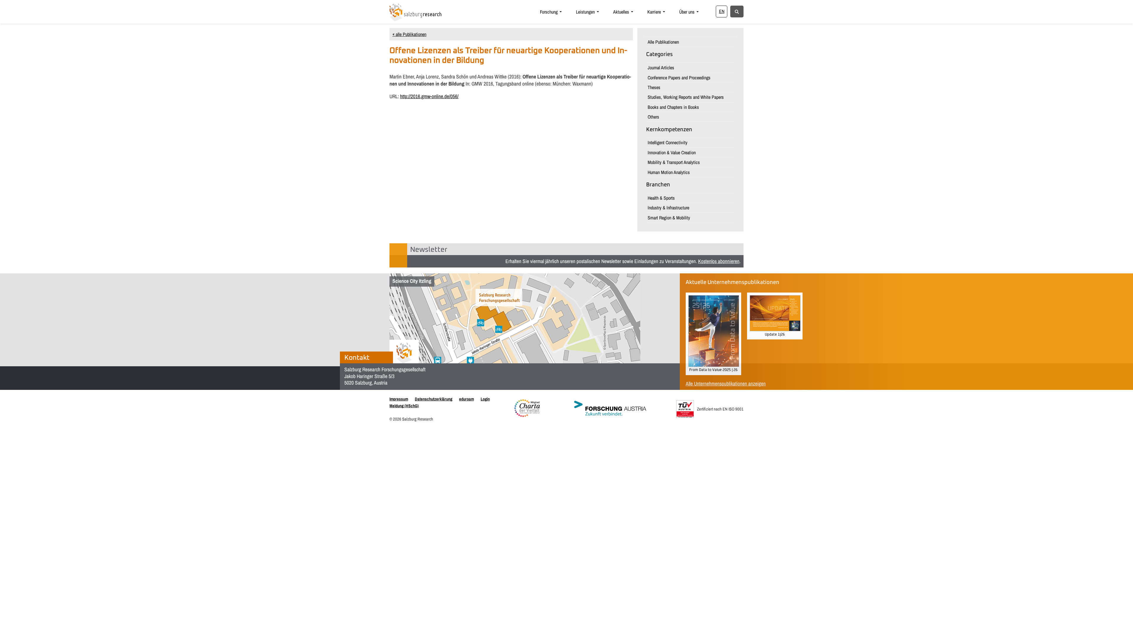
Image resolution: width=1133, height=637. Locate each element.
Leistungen (585, 12)
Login (485, 399)
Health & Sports (661, 198)
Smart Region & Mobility (669, 217)
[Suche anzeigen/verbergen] (737, 11)
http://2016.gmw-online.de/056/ (429, 96)
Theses (654, 87)
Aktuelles (621, 12)
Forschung (549, 12)
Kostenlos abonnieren (718, 261)
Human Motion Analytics (669, 172)
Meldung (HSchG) (404, 405)
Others (653, 117)
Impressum (398, 399)
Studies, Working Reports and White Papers (686, 97)
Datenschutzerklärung (433, 399)
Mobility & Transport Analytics (674, 162)
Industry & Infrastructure (668, 207)
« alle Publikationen (409, 34)
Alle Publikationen (663, 42)
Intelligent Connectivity (667, 142)
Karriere (654, 12)
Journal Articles (661, 67)
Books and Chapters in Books (673, 107)
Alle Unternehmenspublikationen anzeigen (726, 383)
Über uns (687, 12)
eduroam (466, 399)
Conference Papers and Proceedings (679, 77)
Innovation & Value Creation (672, 152)
